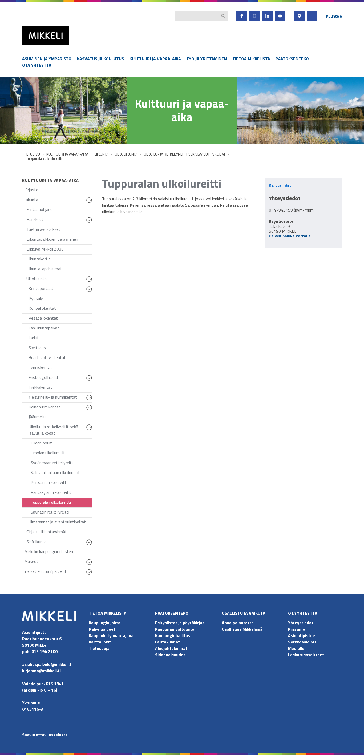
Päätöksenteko (292, 58)
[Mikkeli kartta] (299, 16)
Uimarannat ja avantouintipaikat (57, 522)
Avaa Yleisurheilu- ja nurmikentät (90, 400)
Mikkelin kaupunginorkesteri (48, 551)
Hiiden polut (41, 443)
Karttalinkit (100, 642)
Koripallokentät (42, 308)
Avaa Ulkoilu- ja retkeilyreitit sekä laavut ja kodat (90, 429)
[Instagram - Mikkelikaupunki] (254, 16)
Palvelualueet (102, 629)
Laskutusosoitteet (306, 654)
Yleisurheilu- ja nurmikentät (60, 398)
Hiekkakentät (40, 387)
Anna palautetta (238, 622)
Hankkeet (59, 220)
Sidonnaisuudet (170, 654)
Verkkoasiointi (302, 642)
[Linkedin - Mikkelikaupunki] (267, 16)
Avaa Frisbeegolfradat (90, 380)
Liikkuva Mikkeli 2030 (45, 249)
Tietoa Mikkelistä (251, 58)
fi (312, 16)
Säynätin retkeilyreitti (50, 512)
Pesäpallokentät (43, 318)
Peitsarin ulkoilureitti (49, 482)
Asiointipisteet (302, 635)
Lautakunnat (167, 642)
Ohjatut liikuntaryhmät (46, 531)
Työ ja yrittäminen (206, 58)
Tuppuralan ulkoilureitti (51, 502)
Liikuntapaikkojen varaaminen (52, 239)
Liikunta (58, 200)
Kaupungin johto (104, 622)
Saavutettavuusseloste (45, 735)
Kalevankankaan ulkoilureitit (55, 472)
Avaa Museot (90, 564)
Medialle (296, 648)
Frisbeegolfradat (60, 378)
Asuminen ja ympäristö (46, 58)
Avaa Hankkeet (90, 222)
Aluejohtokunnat (171, 648)
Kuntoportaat (60, 289)
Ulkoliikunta (59, 279)
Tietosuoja (99, 648)
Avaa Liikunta (90, 202)
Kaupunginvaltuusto (175, 629)
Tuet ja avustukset (43, 229)
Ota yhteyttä (36, 65)
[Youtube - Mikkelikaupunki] (280, 16)
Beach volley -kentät (47, 357)
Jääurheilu (37, 417)
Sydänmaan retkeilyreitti (52, 462)
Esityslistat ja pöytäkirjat (179, 622)
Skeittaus (37, 347)
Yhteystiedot (300, 622)
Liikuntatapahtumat (44, 268)
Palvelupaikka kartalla (290, 236)
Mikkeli (28, 46)
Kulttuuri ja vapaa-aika (155, 58)
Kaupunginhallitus (172, 635)
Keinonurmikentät (60, 408)
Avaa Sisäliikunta (90, 544)
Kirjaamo (296, 629)
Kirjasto (31, 189)
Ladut (34, 338)
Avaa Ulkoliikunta (90, 281)
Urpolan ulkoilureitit (48, 453)
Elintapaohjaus (39, 209)
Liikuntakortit (38, 259)
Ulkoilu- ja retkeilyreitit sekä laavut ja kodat (60, 431)
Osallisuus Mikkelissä (242, 629)
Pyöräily (36, 298)
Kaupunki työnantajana (111, 635)
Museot (58, 562)
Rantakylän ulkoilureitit (51, 492)
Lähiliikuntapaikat (44, 328)
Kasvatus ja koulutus (100, 58)
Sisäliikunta (59, 542)
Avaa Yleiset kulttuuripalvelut (90, 574)
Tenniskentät (40, 367)
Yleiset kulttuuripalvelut (58, 572)
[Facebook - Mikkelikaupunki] (241, 16)
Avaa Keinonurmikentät (90, 410)
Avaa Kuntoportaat (90, 291)
